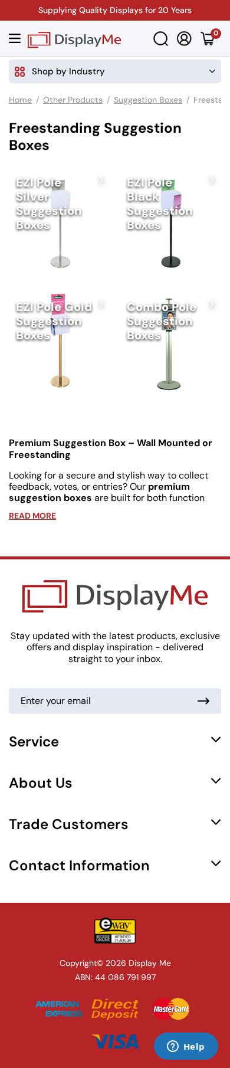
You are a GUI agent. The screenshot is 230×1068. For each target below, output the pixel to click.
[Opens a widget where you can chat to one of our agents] (185, 1047)
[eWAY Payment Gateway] (115, 930)
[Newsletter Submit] (203, 701)
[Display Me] (74, 39)
